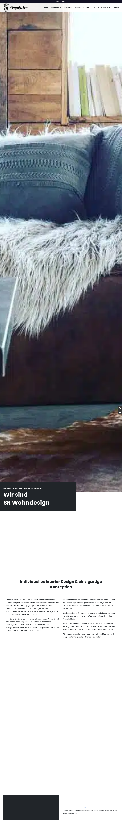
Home (46, 7)
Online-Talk (105, 7)
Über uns (95, 7)
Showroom (79, 7)
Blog (87, 7)
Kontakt (116, 7)
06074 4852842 (61, 1)
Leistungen (55, 7)
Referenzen (68, 7)
